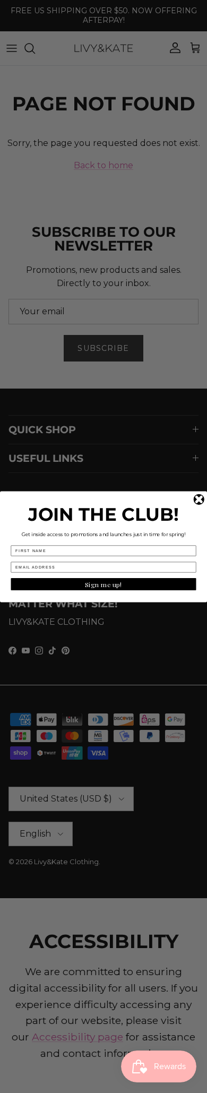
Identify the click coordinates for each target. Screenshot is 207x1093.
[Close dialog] (199, 499)
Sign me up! (104, 584)
